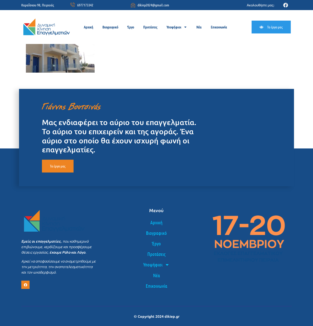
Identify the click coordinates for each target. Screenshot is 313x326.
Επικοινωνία (219, 27)
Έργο (130, 27)
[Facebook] (285, 5)
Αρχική (88, 27)
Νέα (199, 27)
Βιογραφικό (110, 27)
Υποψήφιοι (174, 27)
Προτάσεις (150, 27)
